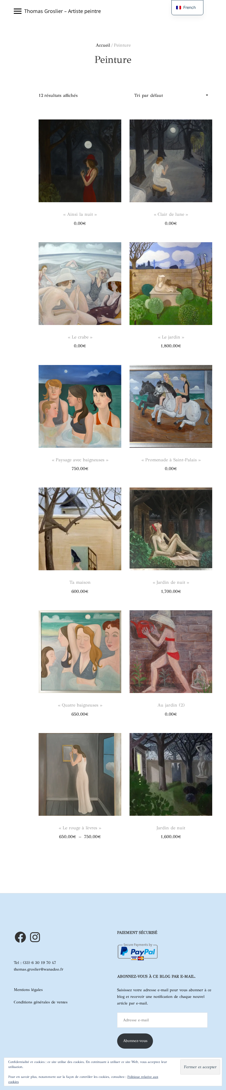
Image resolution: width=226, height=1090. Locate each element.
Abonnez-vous (135, 1040)
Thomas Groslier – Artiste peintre (62, 11)
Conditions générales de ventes (41, 1002)
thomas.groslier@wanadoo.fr (38, 969)
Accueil (103, 45)
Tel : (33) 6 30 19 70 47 (35, 962)
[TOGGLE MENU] (17, 11)
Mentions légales (28, 989)
